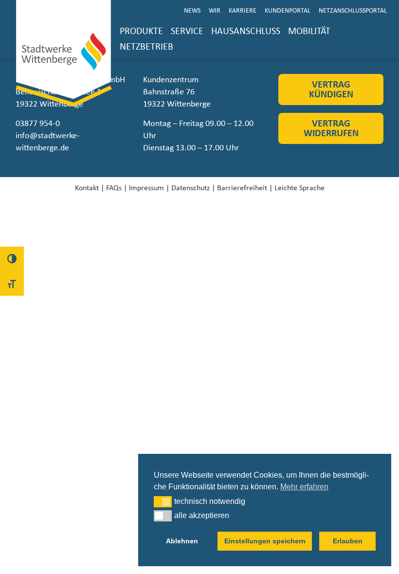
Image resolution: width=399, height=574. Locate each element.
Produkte (141, 31)
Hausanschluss (245, 31)
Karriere (242, 10)
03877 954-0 (38, 123)
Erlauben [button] (348, 541)
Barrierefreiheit (242, 188)
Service (187, 31)
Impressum (146, 188)
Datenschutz (190, 188)
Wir (214, 10)
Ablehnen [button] (182, 541)
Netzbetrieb (146, 47)
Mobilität (309, 31)
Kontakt (87, 188)
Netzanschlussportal (353, 10)
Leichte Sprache (299, 188)
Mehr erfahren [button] (304, 487)
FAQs (114, 188)
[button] (163, 501)
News (192, 10)
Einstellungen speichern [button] (265, 541)
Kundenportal (287, 10)
